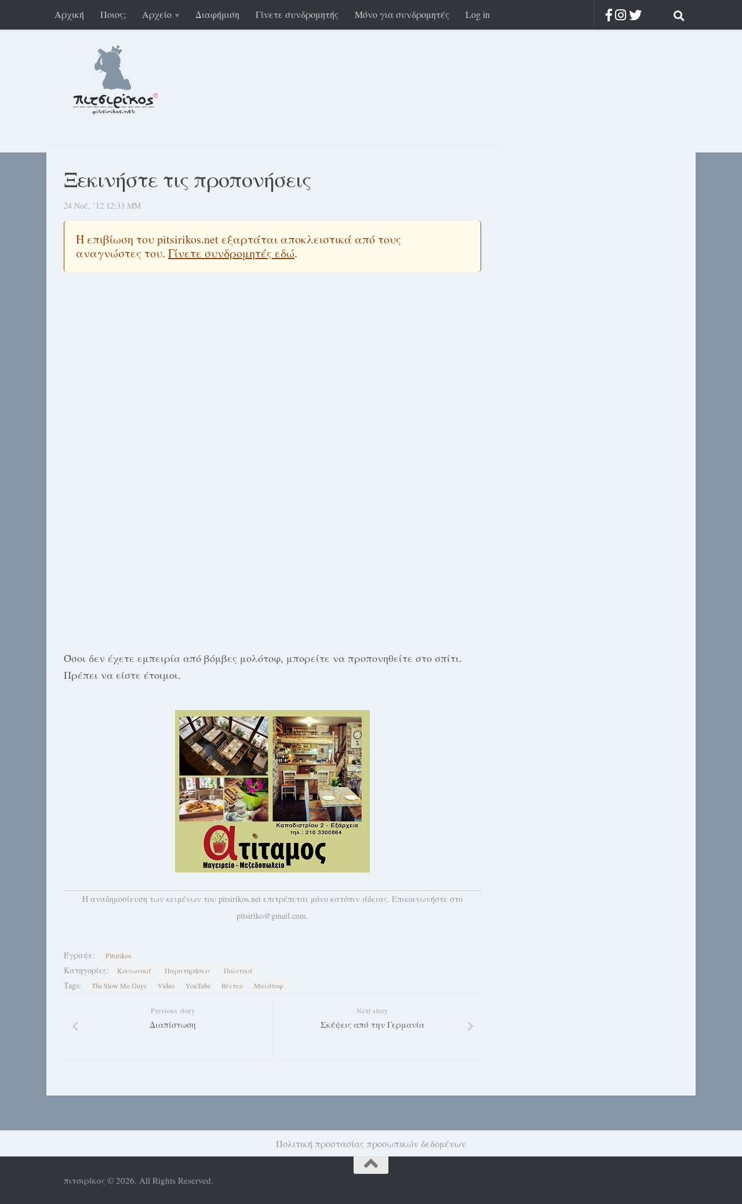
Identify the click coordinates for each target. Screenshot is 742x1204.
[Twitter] (635, 14)
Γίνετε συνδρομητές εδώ (231, 253)
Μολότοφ (268, 985)
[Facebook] (609, 14)
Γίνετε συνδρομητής (297, 14)
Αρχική (69, 14)
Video (166, 985)
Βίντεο (232, 985)
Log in (477, 14)
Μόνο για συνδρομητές (402, 14)
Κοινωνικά (134, 970)
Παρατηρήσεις (187, 970)
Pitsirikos (119, 955)
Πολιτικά (238, 970)
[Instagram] (620, 14)
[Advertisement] (272, 553)
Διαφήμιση (217, 14)
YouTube (198, 985)
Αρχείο (157, 14)
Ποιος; (113, 14)
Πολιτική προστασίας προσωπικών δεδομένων (371, 1143)
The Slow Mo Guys (119, 985)
